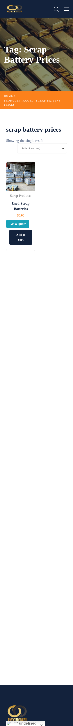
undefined (27, 723)
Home (8, 96)
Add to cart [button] (21, 237)
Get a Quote (18, 224)
